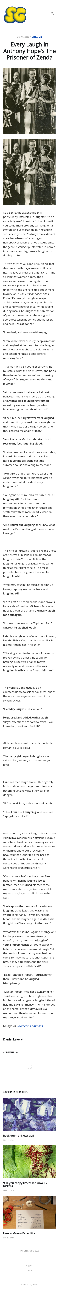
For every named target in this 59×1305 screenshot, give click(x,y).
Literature (37, 37)
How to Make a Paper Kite (19, 1233)
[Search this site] (52, 13)
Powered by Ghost (29, 1284)
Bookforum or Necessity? (18, 1135)
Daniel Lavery (12, 1039)
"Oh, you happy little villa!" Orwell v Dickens (25, 1184)
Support (29, 1265)
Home (29, 1270)
